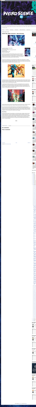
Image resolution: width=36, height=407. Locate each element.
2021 (33, 179)
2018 (33, 182)
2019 (33, 181)
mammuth (20, 403)
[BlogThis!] (9, 125)
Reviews (11, 29)
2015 (33, 318)
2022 (33, 178)
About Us (28, 29)
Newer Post (3, 142)
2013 (33, 320)
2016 (33, 184)
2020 (33, 180)
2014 (33, 319)
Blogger (26, 403)
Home (3, 29)
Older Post (29, 142)
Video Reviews (22, 29)
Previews (16, 29)
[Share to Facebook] (10, 125)
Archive (7, 29)
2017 (33, 183)
